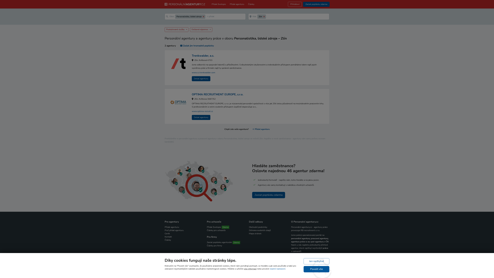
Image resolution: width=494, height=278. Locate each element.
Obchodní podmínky (258, 227)
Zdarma (225, 227)
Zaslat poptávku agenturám (219, 242)
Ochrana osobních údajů (260, 230)
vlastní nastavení (277, 268)
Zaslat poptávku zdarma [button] (316, 4)
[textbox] (207, 16)
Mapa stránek (255, 233)
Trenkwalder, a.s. (203, 56)
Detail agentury (201, 78)
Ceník (167, 233)
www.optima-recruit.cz (202, 111)
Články (251, 4)
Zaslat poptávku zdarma (269, 195)
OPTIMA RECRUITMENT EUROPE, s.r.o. (217, 94)
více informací (250, 268)
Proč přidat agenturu (174, 230)
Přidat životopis (219, 4)
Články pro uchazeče (216, 230)
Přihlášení (294, 4)
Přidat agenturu (237, 4)
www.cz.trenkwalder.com (203, 72)
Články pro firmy (214, 245)
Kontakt (168, 236)
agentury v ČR (322, 241)
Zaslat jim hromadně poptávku (198, 45)
